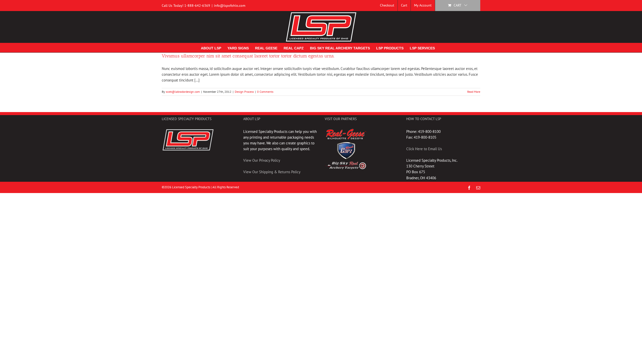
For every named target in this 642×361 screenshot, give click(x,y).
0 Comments (265, 92)
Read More (473, 92)
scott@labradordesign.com (183, 92)
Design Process (244, 92)
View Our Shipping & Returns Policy (271, 171)
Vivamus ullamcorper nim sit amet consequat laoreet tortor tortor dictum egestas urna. (248, 56)
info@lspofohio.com (229, 5)
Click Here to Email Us (424, 148)
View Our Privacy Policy (261, 160)
